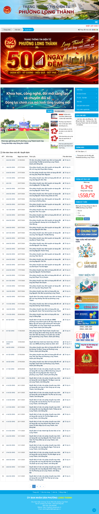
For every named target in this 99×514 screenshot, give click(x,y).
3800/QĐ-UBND (10, 418)
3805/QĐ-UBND (10, 440)
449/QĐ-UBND (10, 334)
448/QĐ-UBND (10, 320)
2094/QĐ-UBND (10, 232)
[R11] (87, 287)
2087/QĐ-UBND (10, 206)
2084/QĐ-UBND (10, 193)
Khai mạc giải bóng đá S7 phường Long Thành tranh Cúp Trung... (66, 118)
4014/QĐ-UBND (10, 403)
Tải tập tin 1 (68, 315)
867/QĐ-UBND (10, 292)
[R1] (87, 197)
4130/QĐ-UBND (10, 394)
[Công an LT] (87, 334)
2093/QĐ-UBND (10, 172)
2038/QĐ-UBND (10, 145)
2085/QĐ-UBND (10, 200)
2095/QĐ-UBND (10, 177)
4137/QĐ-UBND (10, 380)
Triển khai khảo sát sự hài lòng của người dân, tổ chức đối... (66, 111)
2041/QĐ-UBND (10, 253)
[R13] (87, 298)
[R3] (87, 221)
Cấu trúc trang (45, 465)
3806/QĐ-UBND (10, 432)
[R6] (87, 256)
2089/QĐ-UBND (10, 161)
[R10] (87, 279)
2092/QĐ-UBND (10, 227)
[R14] (87, 309)
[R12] (87, 205)
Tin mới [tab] (49, 84)
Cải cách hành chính (83, 78)
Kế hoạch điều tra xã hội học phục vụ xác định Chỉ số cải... (66, 104)
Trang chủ (36, 465)
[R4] (87, 237)
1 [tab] (94, 55)
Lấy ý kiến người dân (83, 82)
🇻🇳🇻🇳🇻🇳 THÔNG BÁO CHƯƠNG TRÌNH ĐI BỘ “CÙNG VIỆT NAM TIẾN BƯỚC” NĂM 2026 (24, 115)
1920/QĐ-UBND (10, 188)
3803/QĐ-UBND (10, 449)
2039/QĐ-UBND (10, 243)
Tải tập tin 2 (68, 316)
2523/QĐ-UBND (10, 133)
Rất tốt (80, 183)
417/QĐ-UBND (10, 342)
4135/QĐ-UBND (10, 365)
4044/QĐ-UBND (10, 409)
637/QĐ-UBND (10, 303)
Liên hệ (54, 465)
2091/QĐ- (9, 156)
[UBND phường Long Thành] (7, 10)
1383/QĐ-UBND (10, 264)
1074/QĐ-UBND (10, 287)
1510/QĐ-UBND (10, 276)
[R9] (87, 272)
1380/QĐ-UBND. (10, 282)
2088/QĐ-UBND (10, 211)
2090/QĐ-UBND (10, 166)
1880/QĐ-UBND (10, 140)
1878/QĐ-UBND (10, 259)
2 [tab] (97, 55)
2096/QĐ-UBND (10, 237)
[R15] (87, 319)
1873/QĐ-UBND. (10, 151)
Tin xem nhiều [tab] (59, 84)
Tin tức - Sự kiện (82, 70)
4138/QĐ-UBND (10, 387)
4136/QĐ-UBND (10, 373)
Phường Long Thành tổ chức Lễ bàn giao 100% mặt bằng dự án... (65, 96)
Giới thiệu (80, 63)
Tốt (79, 186)
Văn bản (79, 74)
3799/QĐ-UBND (10, 425)
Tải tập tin (67, 133)
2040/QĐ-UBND (10, 248)
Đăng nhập (62, 465)
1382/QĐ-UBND (10, 269)
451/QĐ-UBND (10, 327)
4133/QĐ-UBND (10, 358)
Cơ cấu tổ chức (81, 66)
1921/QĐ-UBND (10, 182)
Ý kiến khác (81, 188)
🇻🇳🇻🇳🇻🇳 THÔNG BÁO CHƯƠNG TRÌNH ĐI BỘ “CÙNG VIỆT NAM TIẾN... (65, 89)
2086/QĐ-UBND (10, 216)
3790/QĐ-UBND (10, 351)
